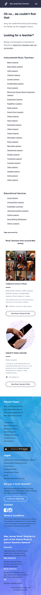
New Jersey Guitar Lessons (13, 406)
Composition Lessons (15, 202)
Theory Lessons (13, 224)
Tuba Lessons (12, 167)
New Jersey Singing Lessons (13, 412)
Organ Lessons (13, 133)
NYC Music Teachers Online (13, 577)
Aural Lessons (12, 198)
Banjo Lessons (12, 62)
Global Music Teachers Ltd (20, 590)
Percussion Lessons (14, 138)
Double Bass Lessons (15, 84)
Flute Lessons (12, 108)
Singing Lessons (13, 155)
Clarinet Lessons (13, 75)
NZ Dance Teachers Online (13, 564)
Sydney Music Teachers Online (14, 553)
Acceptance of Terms (11, 472)
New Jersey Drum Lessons (13, 416)
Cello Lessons (12, 71)
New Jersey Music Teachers (19, 4)
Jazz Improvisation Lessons (17, 211)
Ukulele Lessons (13, 172)
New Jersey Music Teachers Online (16, 575)
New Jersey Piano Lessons (13, 409)
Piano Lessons (12, 142)
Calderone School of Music (16, 284)
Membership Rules (10, 469)
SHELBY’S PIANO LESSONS (16, 353)
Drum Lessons (12, 88)
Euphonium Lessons (15, 99)
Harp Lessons (12, 121)
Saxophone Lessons (15, 150)
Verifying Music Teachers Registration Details (19, 460)
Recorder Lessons (14, 146)
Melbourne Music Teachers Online (15, 551)
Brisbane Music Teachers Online (15, 555)
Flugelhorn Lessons (14, 104)
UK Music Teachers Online (13, 583)
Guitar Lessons (13, 116)
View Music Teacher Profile (20, 313)
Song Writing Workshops (16, 219)
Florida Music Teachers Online (14, 572)
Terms (6, 475)
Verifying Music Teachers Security (15, 463)
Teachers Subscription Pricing (14, 478)
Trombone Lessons (14, 159)
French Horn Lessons (15, 112)
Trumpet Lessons (13, 163)
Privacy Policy (8, 466)
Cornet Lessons (13, 79)
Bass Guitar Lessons (15, 67)
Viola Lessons (12, 176)
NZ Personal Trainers (11, 566)
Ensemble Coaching (15, 207)
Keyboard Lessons (14, 125)
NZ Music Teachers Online (13, 562)
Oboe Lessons (12, 129)
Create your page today (15, 499)
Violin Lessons (12, 180)
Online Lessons (13, 215)
